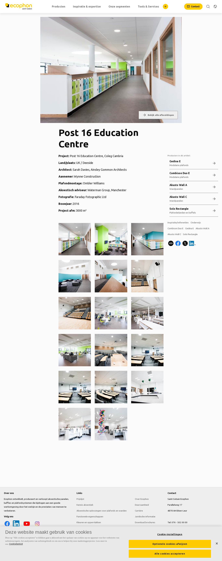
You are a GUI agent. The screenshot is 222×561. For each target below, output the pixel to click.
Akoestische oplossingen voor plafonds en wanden (102, 510)
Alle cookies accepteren (170, 553)
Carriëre (139, 510)
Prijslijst (80, 499)
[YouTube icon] (27, 526)
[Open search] (208, 6)
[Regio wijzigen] (215, 6)
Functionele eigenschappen (90, 516)
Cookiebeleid (16, 543)
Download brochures (145, 522)
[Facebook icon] (7, 526)
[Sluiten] (216, 543)
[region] (111, 543)
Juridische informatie (145, 516)
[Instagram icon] (37, 526)
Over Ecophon (142, 499)
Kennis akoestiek (85, 505)
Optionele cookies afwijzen (169, 543)
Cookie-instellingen (169, 534)
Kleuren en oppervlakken (89, 522)
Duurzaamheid (142, 505)
